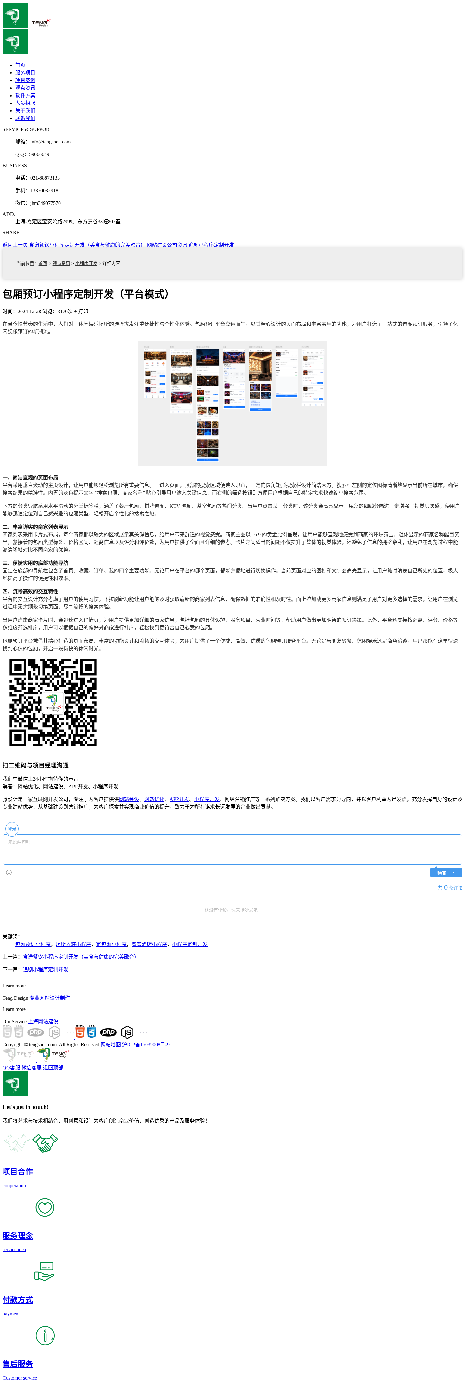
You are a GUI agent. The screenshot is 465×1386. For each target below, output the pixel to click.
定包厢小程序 (111, 944)
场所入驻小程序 (73, 944)
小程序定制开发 (190, 944)
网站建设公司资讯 (167, 245)
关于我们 (25, 110)
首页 (43, 263)
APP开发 (179, 799)
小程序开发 (86, 263)
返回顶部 (53, 1067)
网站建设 (129, 799)
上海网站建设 (43, 1021)
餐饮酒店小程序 (149, 944)
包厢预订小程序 (33, 944)
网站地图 (111, 1044)
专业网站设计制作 (49, 998)
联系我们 (25, 118)
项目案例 (25, 80)
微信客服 (32, 1067)
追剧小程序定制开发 (211, 245)
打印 (83, 311)
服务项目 (25, 72)
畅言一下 (446, 873)
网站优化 (154, 799)
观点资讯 (25, 88)
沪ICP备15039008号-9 (146, 1044)
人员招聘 (25, 103)
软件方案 (25, 95)
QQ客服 (11, 1067)
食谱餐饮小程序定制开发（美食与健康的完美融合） (87, 245)
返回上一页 (15, 245)
